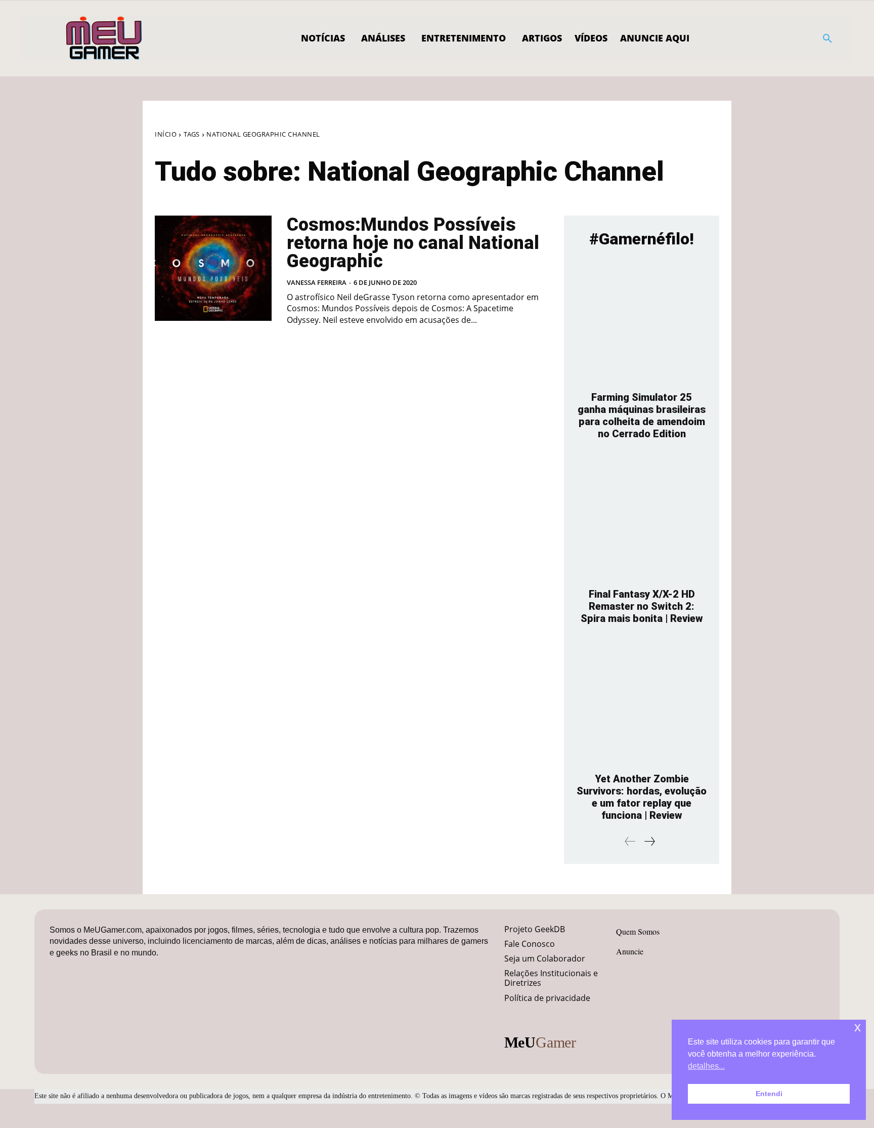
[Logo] (104, 38)
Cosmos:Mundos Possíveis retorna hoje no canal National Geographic (413, 243)
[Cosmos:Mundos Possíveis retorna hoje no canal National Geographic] (213, 268)
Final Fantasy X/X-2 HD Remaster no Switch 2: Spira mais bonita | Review (642, 606)
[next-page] (649, 841)
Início (166, 134)
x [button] (857, 1027)
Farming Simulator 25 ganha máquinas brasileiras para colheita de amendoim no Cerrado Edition (642, 415)
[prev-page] (630, 841)
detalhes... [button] (706, 1066)
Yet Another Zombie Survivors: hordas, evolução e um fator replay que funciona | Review (642, 797)
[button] (827, 38)
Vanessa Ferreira (316, 282)
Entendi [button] (769, 1094)
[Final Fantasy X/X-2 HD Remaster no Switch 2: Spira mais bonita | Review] (641, 519)
